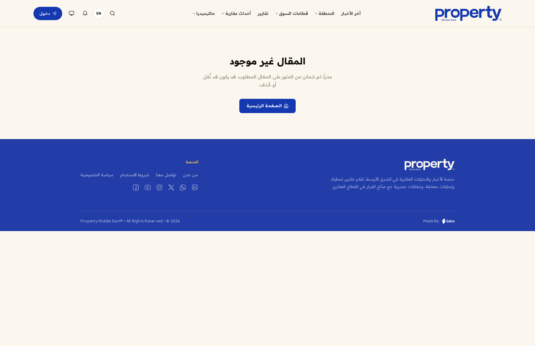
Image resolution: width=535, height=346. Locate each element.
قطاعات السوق (293, 13)
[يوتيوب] (147, 187)
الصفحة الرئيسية (264, 105)
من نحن (190, 174)
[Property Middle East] (468, 13)
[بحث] (112, 13)
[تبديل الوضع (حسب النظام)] (71, 13)
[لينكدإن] (194, 187)
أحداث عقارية (238, 13)
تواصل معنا (166, 174)
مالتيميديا (205, 13)
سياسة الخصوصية (96, 174)
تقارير (263, 13)
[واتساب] (183, 187)
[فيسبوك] (136, 187)
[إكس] (171, 187)
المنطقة (326, 13)
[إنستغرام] (159, 187)
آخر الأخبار (351, 13)
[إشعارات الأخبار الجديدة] (85, 13)
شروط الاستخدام (134, 174)
